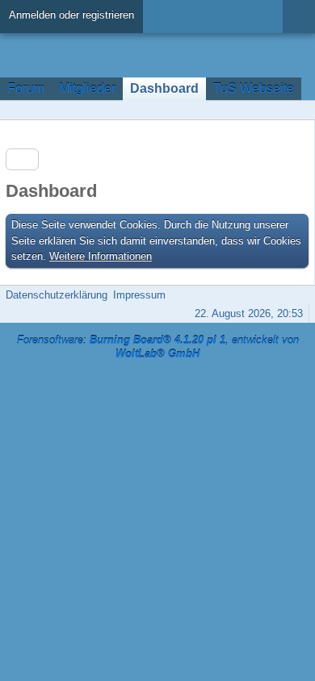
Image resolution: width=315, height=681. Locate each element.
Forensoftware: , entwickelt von (158, 347)
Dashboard (164, 88)
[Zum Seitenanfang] (298, 295)
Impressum (139, 295)
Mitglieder (87, 88)
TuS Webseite (253, 88)
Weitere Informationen (100, 256)
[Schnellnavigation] (275, 110)
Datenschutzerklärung (56, 295)
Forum (25, 88)
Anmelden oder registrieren (71, 15)
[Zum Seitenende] (298, 110)
